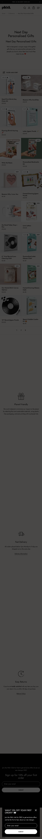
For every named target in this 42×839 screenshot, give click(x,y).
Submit (20, 832)
